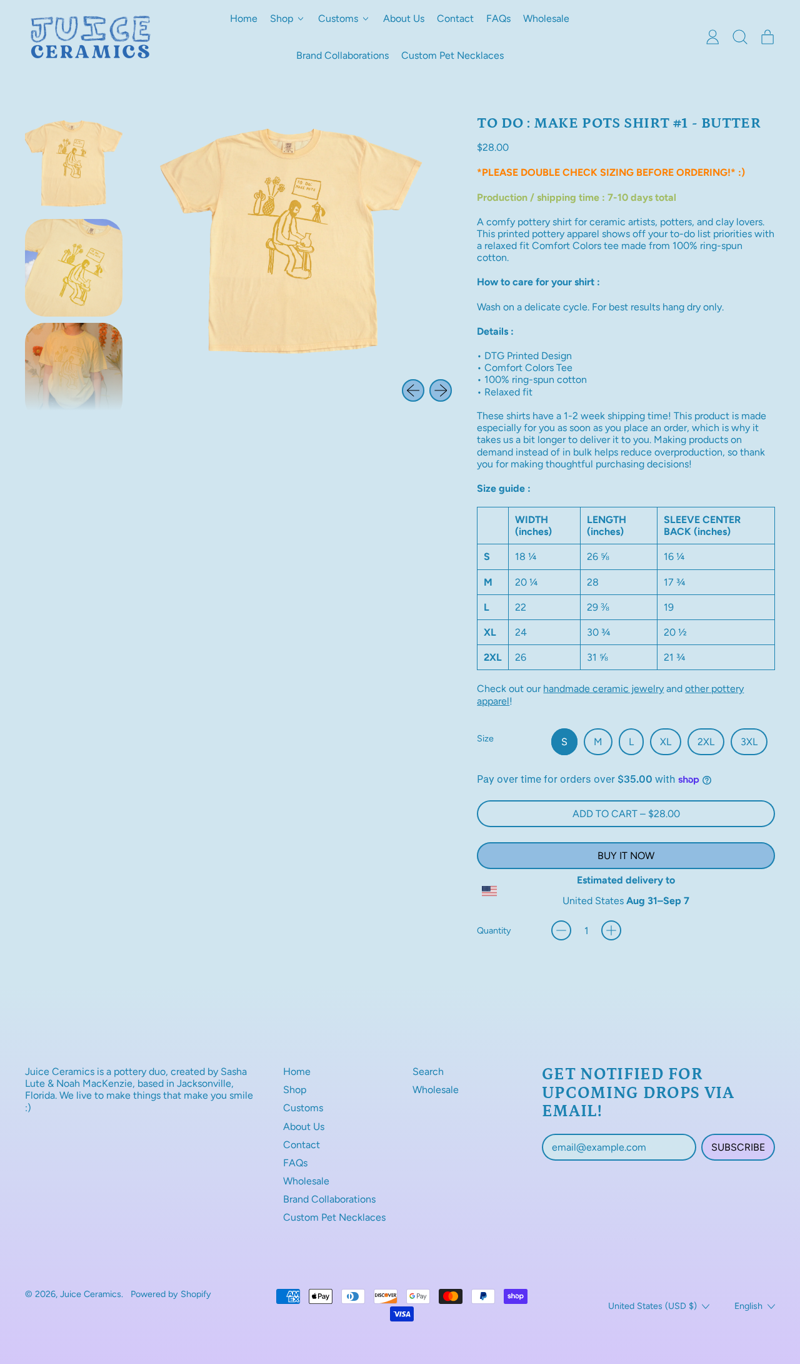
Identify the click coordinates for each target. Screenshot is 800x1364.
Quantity (494, 930)
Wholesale (546, 18)
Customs (303, 1108)
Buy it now (626, 856)
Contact (455, 18)
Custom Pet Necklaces (452, 55)
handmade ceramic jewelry (603, 689)
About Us (403, 18)
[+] (611, 930)
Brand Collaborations (342, 55)
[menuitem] (73, 164)
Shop (294, 1090)
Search (428, 1071)
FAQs (498, 18)
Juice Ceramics (90, 1294)
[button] (740, 37)
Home (244, 18)
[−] (561, 930)
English (748, 1305)
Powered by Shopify (171, 1294)
